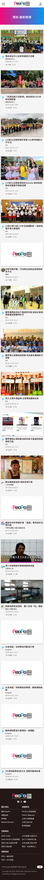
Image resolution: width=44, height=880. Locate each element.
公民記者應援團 (28, 818)
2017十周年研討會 (29, 839)
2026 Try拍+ (6, 836)
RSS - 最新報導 (7, 856)
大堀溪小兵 (9, 569)
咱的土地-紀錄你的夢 (9, 843)
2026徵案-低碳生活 (29, 836)
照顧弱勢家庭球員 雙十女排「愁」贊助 (24, 606)
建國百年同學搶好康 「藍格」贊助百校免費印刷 (24, 523)
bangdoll (8, 650)
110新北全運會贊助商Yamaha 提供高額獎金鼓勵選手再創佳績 (23, 184)
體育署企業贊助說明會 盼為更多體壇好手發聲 (24, 356)
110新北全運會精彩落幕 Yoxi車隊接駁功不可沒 (23, 141)
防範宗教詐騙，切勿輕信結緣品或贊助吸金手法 (24, 270)
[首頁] (22, 4)
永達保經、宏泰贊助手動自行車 (19, 646)
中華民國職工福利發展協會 (15, 528)
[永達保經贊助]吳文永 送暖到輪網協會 (22, 770)
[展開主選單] (3, 4)
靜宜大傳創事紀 (11, 609)
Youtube (25, 802)
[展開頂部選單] (40, 4)
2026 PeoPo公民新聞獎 (10, 839)
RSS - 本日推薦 (7, 860)
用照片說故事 (6, 846)
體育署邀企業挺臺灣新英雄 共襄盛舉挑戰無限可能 (24, 440)
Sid (6, 145)
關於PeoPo (5, 811)
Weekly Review (7, 822)
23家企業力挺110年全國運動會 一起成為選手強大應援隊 (24, 227)
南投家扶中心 (10, 59)
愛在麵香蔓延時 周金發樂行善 (19, 481)
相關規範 (4, 815)
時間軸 (4, 818)
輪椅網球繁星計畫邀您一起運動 (19, 730)
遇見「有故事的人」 (30, 846)
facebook (18, 802)
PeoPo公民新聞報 (29, 811)
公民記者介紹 (27, 822)
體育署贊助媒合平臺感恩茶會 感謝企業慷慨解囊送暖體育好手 (24, 313)
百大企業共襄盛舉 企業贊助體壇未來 (22, 398)
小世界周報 (9, 485)
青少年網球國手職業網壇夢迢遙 (19, 565)
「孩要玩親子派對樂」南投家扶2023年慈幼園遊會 (23, 98)
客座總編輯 (26, 825)
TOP (39, 867)
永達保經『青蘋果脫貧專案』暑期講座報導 (24, 688)
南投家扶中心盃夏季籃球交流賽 (19, 56)
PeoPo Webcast (28, 815)
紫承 (7, 274)
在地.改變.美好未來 (29, 843)
